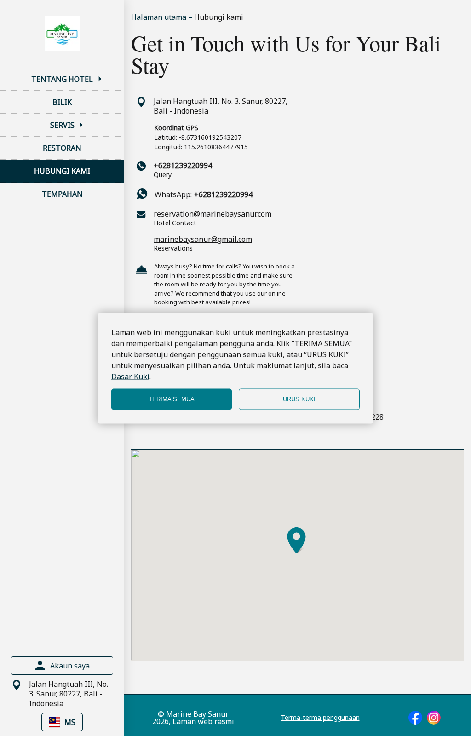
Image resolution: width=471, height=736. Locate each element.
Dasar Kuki (130, 376)
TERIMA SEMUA (172, 399)
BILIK (62, 102)
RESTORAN (62, 148)
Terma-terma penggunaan (320, 717)
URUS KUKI (299, 399)
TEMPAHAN (62, 194)
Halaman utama (159, 17)
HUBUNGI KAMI (62, 171)
